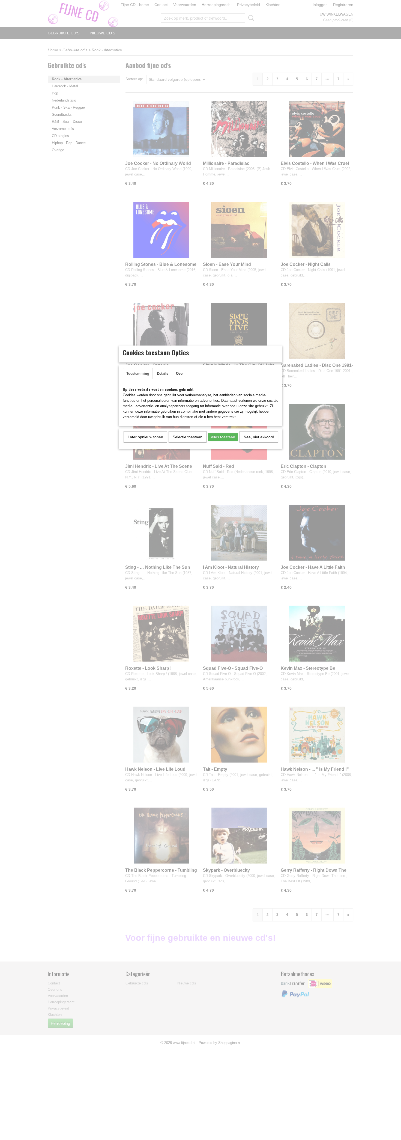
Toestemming (137, 373)
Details (162, 373)
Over (180, 373)
